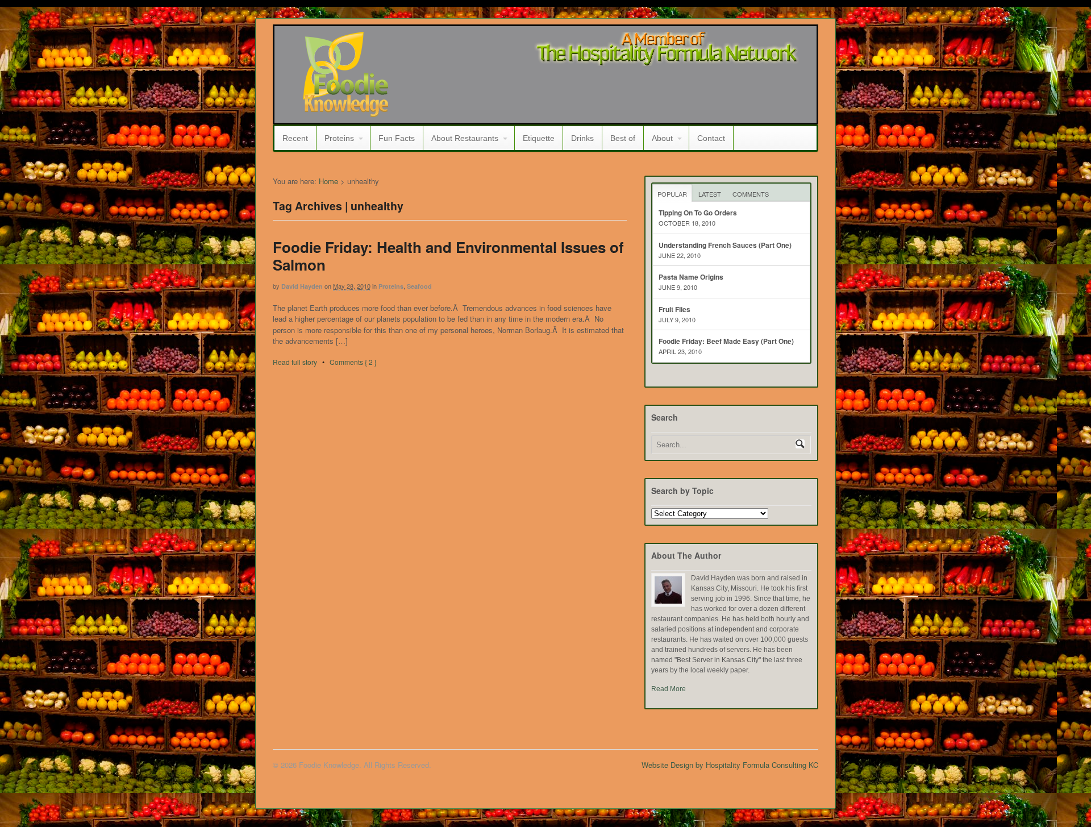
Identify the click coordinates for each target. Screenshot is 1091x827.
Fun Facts (396, 138)
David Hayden (302, 286)
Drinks (582, 138)
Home (328, 181)
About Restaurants (464, 138)
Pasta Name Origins (691, 277)
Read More (668, 689)
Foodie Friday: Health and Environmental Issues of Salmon (448, 255)
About (662, 138)
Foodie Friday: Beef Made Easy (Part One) (726, 341)
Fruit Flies (674, 309)
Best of (622, 138)
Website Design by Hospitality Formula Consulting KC (730, 764)
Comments (750, 193)
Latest (709, 193)
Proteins (339, 138)
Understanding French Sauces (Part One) (725, 245)
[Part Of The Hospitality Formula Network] (345, 111)
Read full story (295, 362)
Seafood (419, 286)
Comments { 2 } (353, 362)
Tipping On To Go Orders (698, 212)
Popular (672, 193)
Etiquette (539, 138)
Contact (711, 138)
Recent (295, 138)
